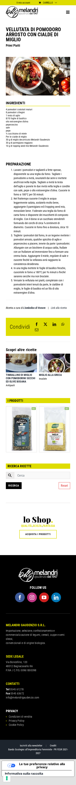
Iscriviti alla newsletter (31, 745)
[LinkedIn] (54, 324)
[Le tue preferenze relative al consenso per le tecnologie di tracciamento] (7, 778)
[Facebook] (36, 324)
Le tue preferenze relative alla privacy (42, 765)
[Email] (36, 329)
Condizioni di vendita (20, 716)
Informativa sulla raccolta (24, 773)
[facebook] (20, 597)
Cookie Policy (16, 724)
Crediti (53, 745)
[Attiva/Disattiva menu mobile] (68, 12)
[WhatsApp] (62, 324)
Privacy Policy (16, 720)
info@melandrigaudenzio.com (22, 697)
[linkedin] (56, 597)
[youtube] (44, 597)
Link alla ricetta (59, 307)
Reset (64, 485)
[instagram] (32, 597)
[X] (45, 324)
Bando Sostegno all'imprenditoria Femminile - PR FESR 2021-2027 (38, 751)
